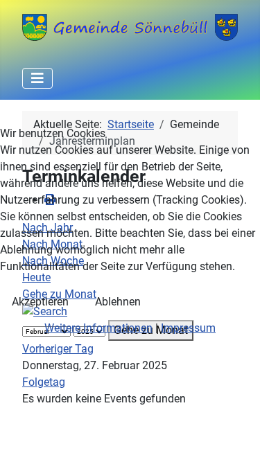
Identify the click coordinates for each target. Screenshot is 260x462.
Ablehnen (118, 301)
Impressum (188, 328)
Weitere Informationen (98, 328)
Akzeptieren (40, 301)
